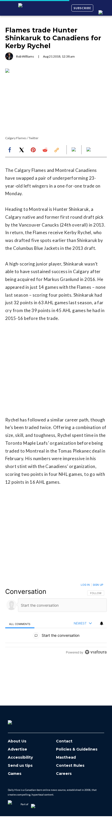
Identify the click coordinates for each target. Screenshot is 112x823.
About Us (17, 741)
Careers (64, 773)
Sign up (98, 584)
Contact (64, 741)
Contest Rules (70, 765)
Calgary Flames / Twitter (22, 138)
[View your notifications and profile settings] (101, 623)
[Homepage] (18, 720)
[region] (56, 619)
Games (14, 773)
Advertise (17, 749)
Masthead (66, 757)
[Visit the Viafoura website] (96, 652)
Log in (85, 584)
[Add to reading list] (89, 150)
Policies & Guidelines (76, 749)
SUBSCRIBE (82, 8)
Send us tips (20, 765)
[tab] (19, 623)
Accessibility (20, 757)
